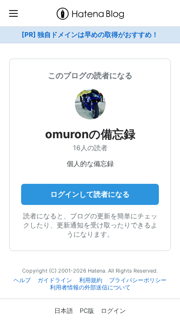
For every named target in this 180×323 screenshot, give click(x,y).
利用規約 (90, 280)
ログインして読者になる (90, 194)
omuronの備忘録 (90, 134)
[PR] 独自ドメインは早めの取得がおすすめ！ (90, 34)
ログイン (113, 310)
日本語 (63, 310)
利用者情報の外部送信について (90, 287)
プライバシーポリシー (138, 280)
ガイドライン (54, 280)
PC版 (87, 310)
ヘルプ (22, 280)
